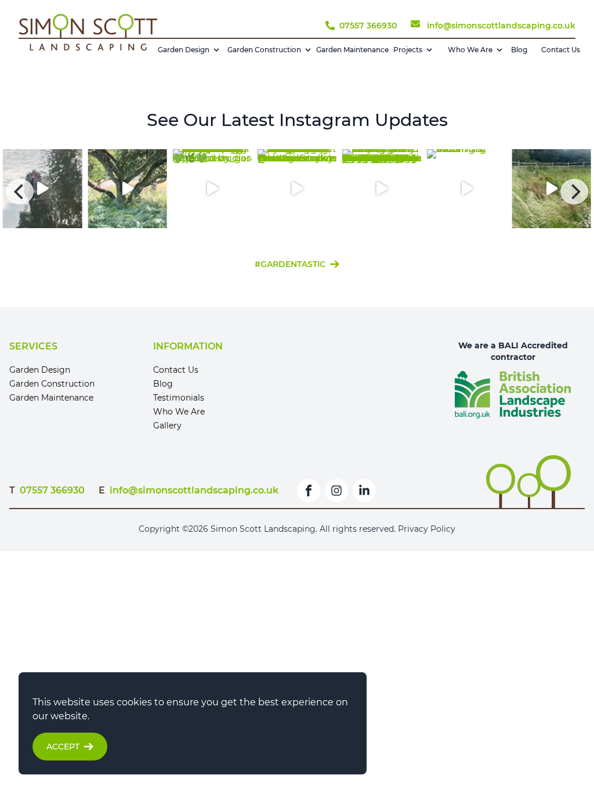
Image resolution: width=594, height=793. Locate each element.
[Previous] (20, 191)
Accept (62, 746)
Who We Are (470, 49)
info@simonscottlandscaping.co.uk (194, 490)
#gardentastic (290, 264)
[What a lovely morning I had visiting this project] (381, 188)
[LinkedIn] (364, 490)
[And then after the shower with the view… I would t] (211, 188)
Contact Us (560, 49)
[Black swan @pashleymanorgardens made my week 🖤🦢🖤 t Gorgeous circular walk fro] (297, 191)
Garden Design (183, 49)
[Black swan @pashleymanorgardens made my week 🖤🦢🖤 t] (42, 188)
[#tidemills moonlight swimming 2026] (466, 188)
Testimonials (178, 397)
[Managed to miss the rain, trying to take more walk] (551, 188)
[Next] (574, 191)
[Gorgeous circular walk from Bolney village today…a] (127, 188)
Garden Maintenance (352, 49)
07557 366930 (52, 490)
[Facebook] (308, 490)
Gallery (167, 425)
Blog (519, 49)
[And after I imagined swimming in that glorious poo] (297, 188)
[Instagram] (336, 490)
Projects (407, 49)
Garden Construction (264, 49)
